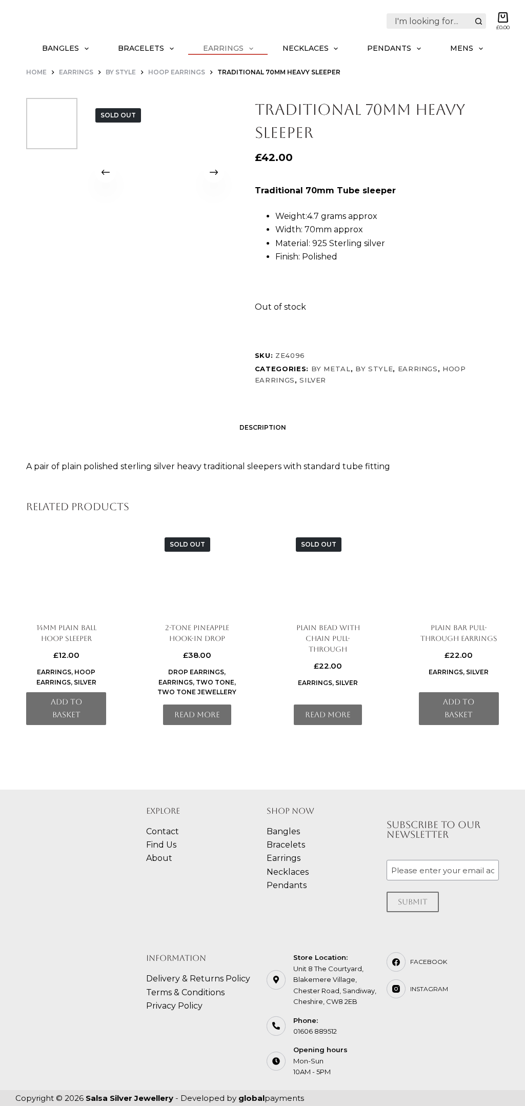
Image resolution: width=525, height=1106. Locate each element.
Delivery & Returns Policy (198, 978)
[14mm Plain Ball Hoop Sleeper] (66, 570)
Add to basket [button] (66, 708)
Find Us (161, 845)
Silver (312, 380)
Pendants (389, 48)
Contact (162, 831)
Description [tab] (262, 427)
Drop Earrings (196, 672)
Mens (461, 48)
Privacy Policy (174, 1006)
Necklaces (305, 48)
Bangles (60, 48)
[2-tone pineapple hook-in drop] (197, 570)
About (159, 858)
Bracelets (141, 48)
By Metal (331, 369)
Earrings (223, 48)
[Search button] (478, 21)
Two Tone (215, 682)
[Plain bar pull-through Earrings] (459, 570)
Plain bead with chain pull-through (328, 638)
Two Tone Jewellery (196, 692)
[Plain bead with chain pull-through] (328, 570)
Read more (197, 714)
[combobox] (429, 21)
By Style (374, 369)
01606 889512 (315, 1031)
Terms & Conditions (185, 992)
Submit (413, 901)
